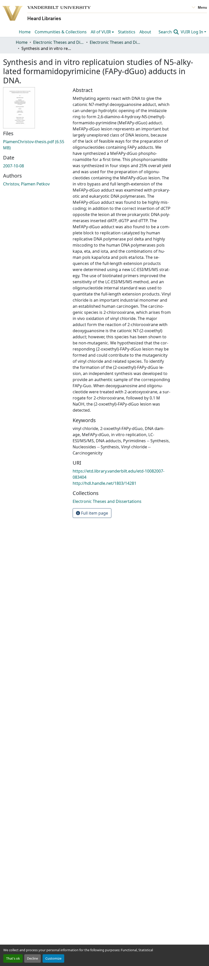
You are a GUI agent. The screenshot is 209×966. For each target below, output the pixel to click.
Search (166, 32)
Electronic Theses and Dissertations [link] (58, 42)
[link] (35, 145)
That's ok (13, 958)
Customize (53, 958)
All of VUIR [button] (101, 32)
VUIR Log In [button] (192, 32)
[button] (107, 501)
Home (25, 32)
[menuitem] (102, 32)
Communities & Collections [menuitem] (61, 32)
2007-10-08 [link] (13, 166)
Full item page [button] (94, 513)
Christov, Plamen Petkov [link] (26, 184)
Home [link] (22, 42)
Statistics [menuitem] (126, 32)
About (145, 32)
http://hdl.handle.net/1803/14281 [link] (104, 483)
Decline (32, 958)
